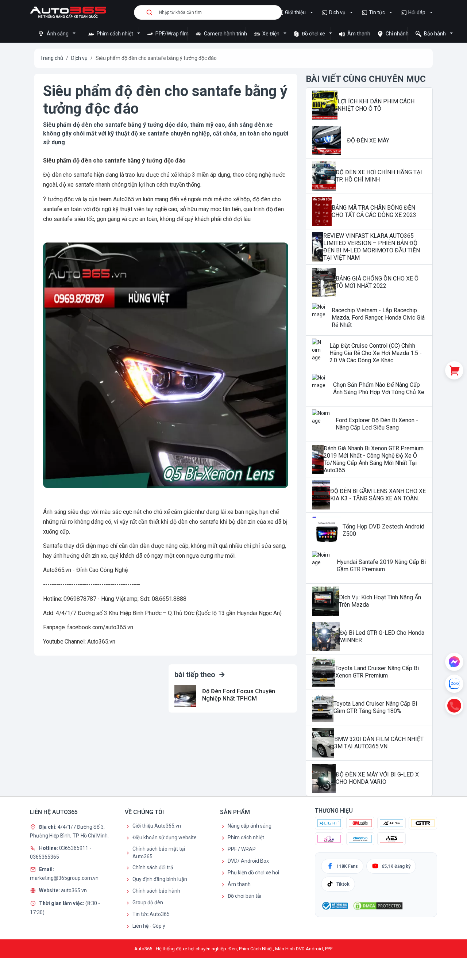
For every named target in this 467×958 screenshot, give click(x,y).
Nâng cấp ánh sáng (249, 826)
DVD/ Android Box (248, 861)
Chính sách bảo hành (156, 891)
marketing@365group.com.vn (64, 878)
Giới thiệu (295, 12)
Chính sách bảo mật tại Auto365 (158, 852)
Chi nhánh (396, 34)
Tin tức (377, 12)
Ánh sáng (58, 34)
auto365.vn (74, 890)
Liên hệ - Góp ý (148, 926)
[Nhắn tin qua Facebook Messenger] (454, 662)
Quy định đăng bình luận (159, 879)
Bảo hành (435, 34)
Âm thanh (357, 34)
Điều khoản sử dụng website (164, 837)
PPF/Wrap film (170, 34)
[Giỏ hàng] (454, 370)
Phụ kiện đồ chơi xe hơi (253, 872)
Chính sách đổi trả (152, 867)
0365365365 (44, 857)
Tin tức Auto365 (151, 914)
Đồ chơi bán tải (244, 896)
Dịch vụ (337, 12)
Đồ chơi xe (313, 34)
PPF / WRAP (242, 849)
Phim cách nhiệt (115, 34)
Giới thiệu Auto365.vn (156, 826)
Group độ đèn (147, 902)
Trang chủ (51, 58)
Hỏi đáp (416, 12)
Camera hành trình (224, 34)
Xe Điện (271, 34)
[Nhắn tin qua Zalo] (454, 684)
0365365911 (74, 848)
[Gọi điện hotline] (454, 705)
